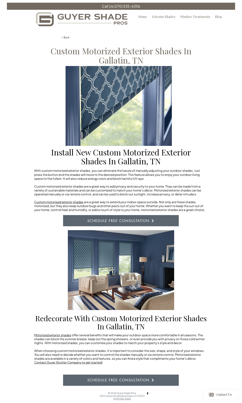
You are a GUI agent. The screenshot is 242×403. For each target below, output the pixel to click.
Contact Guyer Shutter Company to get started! (68, 362)
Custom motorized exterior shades (58, 202)
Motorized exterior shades (52, 335)
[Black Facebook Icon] (147, 393)
